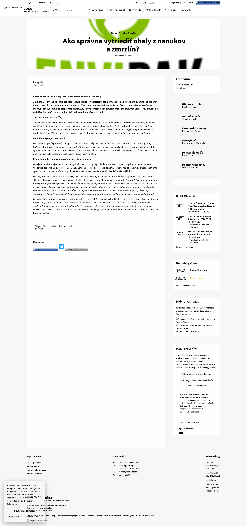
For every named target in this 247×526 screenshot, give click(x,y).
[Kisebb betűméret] (156, 3)
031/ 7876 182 (212, 484)
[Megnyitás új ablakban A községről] (101, 9)
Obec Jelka (47, 508)
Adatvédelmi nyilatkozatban (20, 500)
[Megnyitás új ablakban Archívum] (175, 9)
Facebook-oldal (213, 490)
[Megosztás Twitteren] (61, 246)
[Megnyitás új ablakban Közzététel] (141, 9)
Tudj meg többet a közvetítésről (196, 380)
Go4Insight (38, 146)
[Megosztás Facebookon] (45, 250)
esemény (189, 247)
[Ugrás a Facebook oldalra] (208, 3)
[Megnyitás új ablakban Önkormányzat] (123, 9)
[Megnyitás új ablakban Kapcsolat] (190, 9)
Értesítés (39, 85)
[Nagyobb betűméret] (163, 3)
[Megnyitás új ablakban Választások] (159, 9)
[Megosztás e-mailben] (76, 250)
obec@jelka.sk (212, 487)
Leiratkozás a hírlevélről (196, 385)
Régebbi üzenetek (186, 428)
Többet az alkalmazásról (187, 331)
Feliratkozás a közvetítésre (196, 374)
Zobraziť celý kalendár (186, 285)
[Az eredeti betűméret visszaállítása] (159, 3)
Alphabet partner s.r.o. (56, 505)
